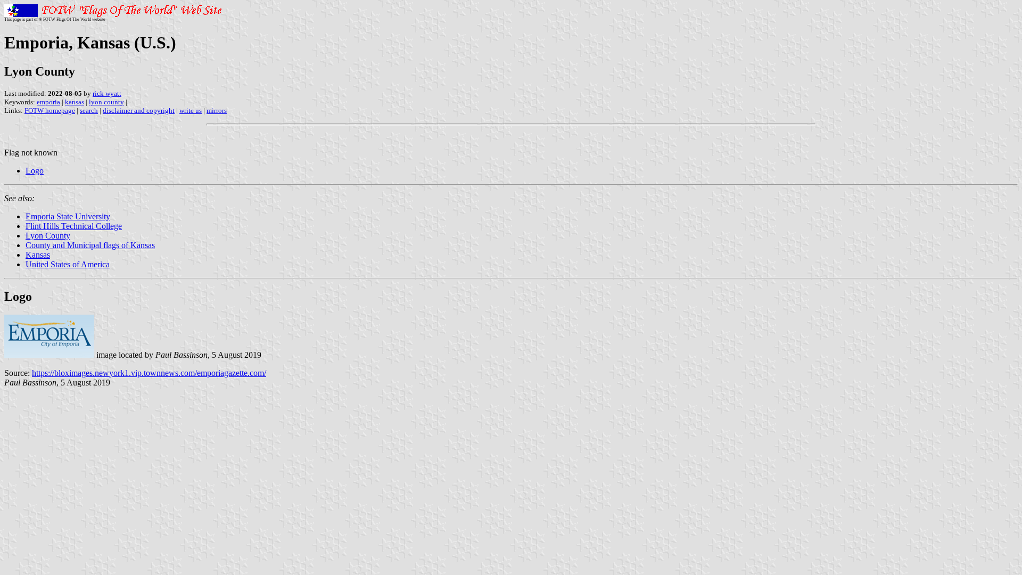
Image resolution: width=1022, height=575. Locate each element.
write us (190, 110)
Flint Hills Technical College (74, 226)
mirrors (217, 110)
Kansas (38, 254)
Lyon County (48, 235)
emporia (48, 102)
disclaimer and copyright (139, 110)
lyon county (106, 102)
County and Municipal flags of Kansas (90, 245)
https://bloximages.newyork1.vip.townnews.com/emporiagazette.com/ (149, 372)
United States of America (68, 264)
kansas (74, 102)
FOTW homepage (49, 110)
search (89, 110)
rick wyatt (107, 93)
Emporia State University (68, 216)
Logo (35, 170)
